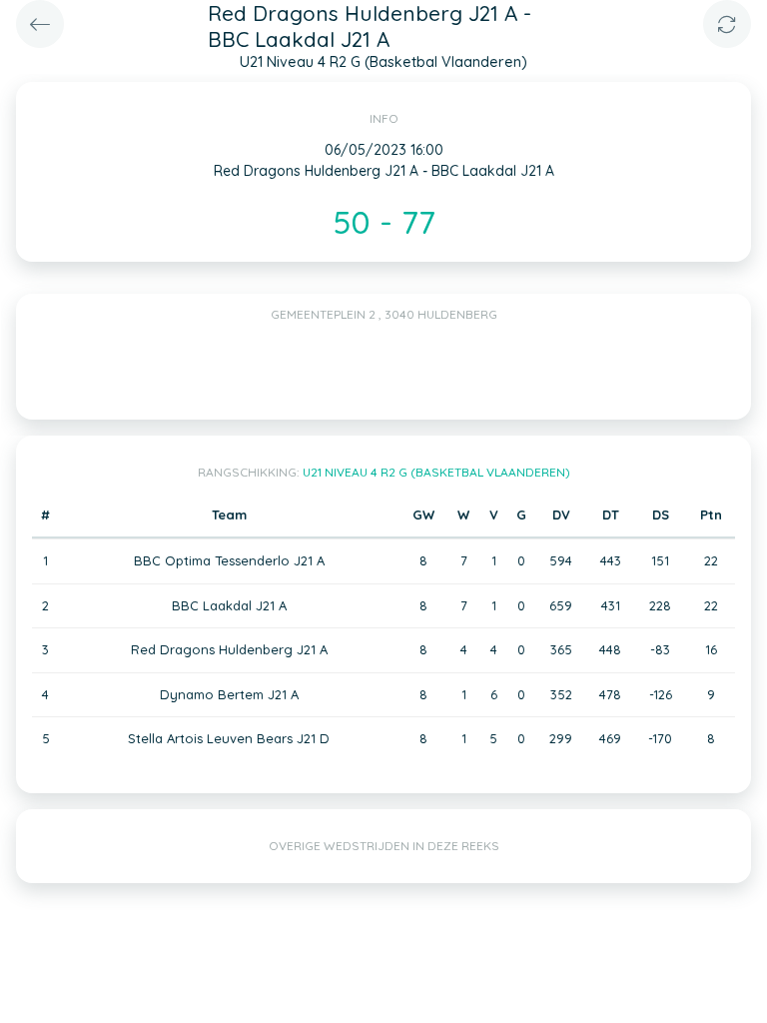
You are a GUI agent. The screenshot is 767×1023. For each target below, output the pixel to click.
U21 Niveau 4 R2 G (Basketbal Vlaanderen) (436, 472)
